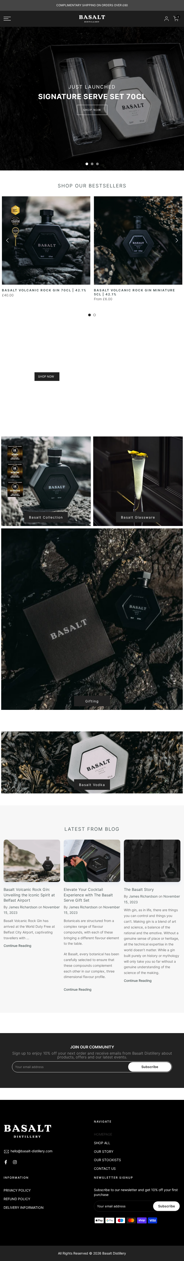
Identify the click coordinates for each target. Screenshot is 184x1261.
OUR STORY (103, 1151)
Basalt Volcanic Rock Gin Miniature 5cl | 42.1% (134, 292)
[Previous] (8, 240)
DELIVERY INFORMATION (24, 1207)
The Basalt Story (139, 889)
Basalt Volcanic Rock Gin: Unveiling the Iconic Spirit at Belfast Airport (29, 895)
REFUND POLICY (17, 1199)
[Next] (176, 240)
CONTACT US (105, 1168)
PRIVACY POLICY (17, 1190)
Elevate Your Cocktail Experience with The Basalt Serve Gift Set (88, 895)
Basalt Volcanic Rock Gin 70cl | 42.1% (44, 290)
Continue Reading (17, 946)
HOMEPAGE (103, 1134)
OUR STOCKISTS (107, 1160)
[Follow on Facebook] (6, 1162)
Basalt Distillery (114, 1253)
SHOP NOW (92, 109)
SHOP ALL (102, 1143)
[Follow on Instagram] (15, 1162)
